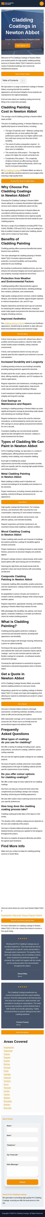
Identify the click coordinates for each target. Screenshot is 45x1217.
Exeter (6, 1071)
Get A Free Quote (22, 1032)
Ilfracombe (8, 1108)
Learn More (23, 502)
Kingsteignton (6, 915)
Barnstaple (8, 1101)
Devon (6, 1084)
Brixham (7, 1064)
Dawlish (39, 915)
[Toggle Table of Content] (21, 81)
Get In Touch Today (22, 74)
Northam (7, 1104)
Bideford (7, 1098)
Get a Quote (21, 45)
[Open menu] (42, 3)
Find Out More (22, 334)
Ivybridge (7, 1074)
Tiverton (7, 1094)
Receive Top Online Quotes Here (22, 920)
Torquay (25, 915)
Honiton (7, 1091)
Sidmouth (7, 1078)
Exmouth (7, 1067)
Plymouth (7, 1088)
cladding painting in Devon (14, 323)
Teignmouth (16, 915)
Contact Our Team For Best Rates (22, 181)
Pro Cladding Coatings (11, 170)
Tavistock (7, 1081)
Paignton (32, 915)
